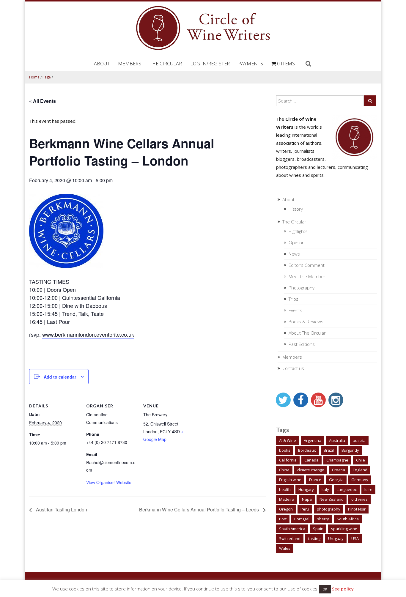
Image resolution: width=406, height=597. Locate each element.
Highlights (298, 231)
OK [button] (324, 589)
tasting (314, 538)
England (360, 469)
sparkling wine (344, 528)
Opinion (297, 242)
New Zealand (332, 499)
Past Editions (302, 344)
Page (47, 77)
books (284, 450)
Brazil (329, 450)
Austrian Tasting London (61, 509)
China (284, 469)
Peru (304, 509)
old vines (359, 499)
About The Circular (307, 333)
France (315, 479)
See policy (343, 589)
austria (359, 440)
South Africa (348, 519)
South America (292, 528)
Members (129, 63)
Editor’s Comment (307, 265)
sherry (323, 519)
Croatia (338, 469)
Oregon (286, 509)
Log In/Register (210, 63)
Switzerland (289, 538)
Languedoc (347, 489)
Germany (359, 479)
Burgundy (350, 450)
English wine (290, 479)
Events (295, 310)
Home (34, 77)
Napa (307, 499)
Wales (284, 548)
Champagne (337, 460)
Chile (360, 460)
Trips (293, 299)
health (285, 489)
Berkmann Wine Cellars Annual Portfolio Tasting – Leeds (199, 509)
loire (368, 489)
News (294, 254)
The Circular (166, 63)
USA (355, 538)
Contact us (293, 368)
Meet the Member (307, 276)
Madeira (286, 499)
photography (328, 509)
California (288, 460)
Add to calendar (60, 377)
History (296, 209)
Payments (250, 63)
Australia (337, 440)
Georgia (336, 479)
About (102, 63)
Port (283, 519)
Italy (325, 489)
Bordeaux (307, 450)
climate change (310, 469)
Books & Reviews (306, 322)
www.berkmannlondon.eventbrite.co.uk (88, 334)
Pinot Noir (357, 509)
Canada (311, 460)
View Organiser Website (108, 482)
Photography (301, 288)
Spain (318, 528)
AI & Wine (287, 440)
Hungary (306, 489)
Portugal (301, 519)
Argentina (312, 440)
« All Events (42, 100)
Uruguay (336, 538)
